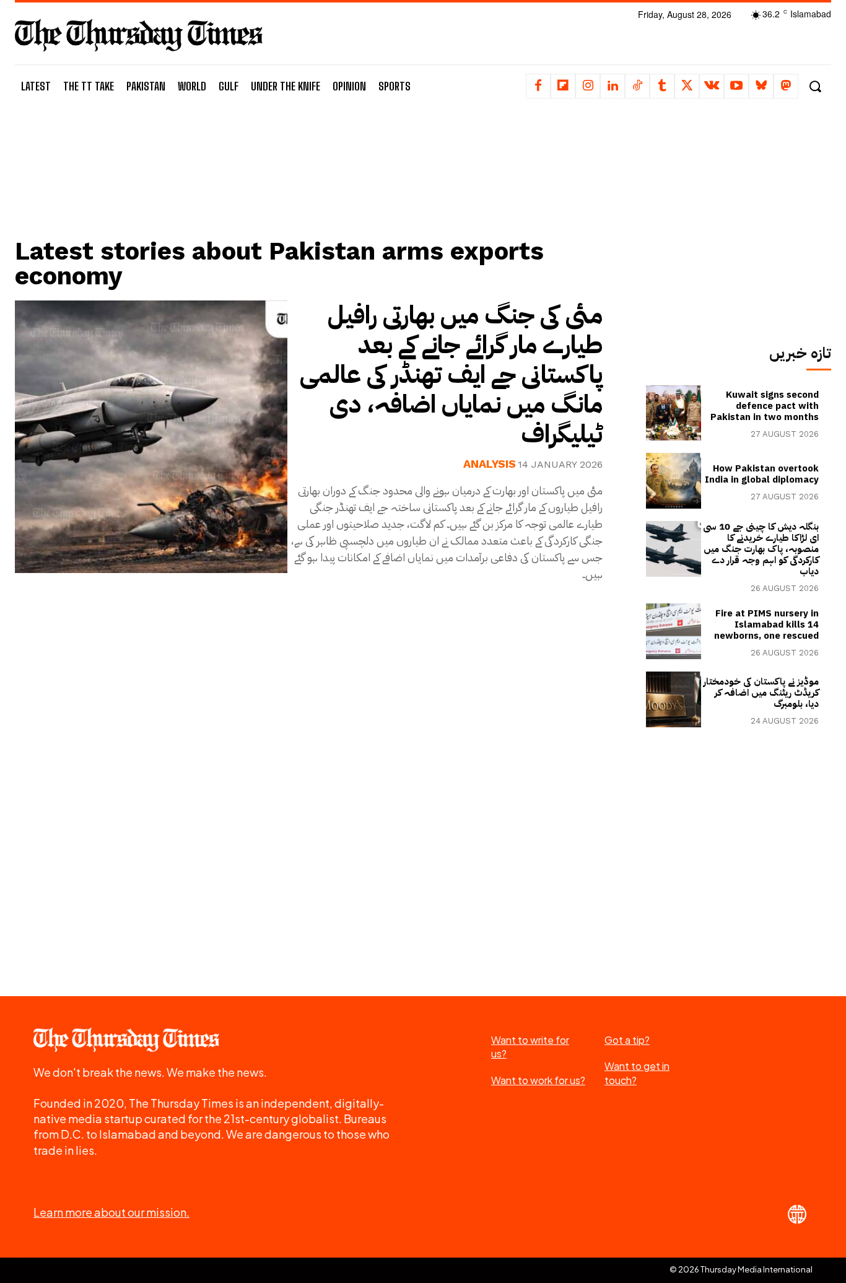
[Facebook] (538, 86)
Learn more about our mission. (111, 1212)
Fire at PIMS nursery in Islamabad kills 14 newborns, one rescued (766, 624)
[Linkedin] (612, 86)
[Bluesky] (761, 86)
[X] (686, 86)
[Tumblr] (662, 86)
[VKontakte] (711, 86)
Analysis (489, 464)
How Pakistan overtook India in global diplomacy (762, 474)
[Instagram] (587, 86)
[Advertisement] (317, 184)
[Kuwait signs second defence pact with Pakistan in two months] (674, 413)
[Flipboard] (563, 86)
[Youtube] (736, 86)
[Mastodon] (786, 86)
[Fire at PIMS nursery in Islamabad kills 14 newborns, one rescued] (674, 631)
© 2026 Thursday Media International (741, 1269)
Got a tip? (627, 1039)
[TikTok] (637, 86)
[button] (814, 86)
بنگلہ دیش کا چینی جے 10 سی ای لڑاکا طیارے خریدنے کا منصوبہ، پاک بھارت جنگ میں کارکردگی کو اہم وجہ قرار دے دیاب (761, 549)
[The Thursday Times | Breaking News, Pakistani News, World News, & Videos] (139, 35)
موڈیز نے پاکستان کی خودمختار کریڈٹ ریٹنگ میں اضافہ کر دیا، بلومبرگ (761, 693)
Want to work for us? (538, 1080)
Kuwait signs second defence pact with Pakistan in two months (764, 406)
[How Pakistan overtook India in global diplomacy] (674, 481)
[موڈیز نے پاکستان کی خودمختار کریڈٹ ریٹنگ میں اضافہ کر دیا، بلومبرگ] (674, 699)
